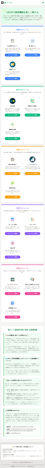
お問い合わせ (31, 466)
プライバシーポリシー (21, 466)
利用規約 (13, 466)
